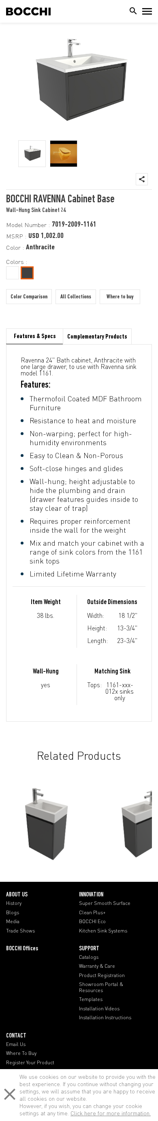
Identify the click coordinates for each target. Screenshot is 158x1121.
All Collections (75, 297)
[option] (32, 153)
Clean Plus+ (92, 912)
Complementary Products (97, 337)
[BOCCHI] (28, 11)
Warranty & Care (97, 966)
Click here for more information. (110, 1113)
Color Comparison (29, 297)
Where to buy (120, 297)
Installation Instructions (105, 1017)
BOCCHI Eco (92, 921)
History (13, 903)
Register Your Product (30, 1062)
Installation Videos (99, 1009)
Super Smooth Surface (104, 903)
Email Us (16, 1044)
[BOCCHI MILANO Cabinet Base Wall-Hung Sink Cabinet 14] (46, 822)
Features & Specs (35, 336)
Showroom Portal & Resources (101, 987)
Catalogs (88, 957)
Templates (90, 999)
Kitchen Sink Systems (103, 931)
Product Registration (102, 975)
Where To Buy (21, 1053)
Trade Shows (20, 931)
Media (12, 921)
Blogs (12, 912)
